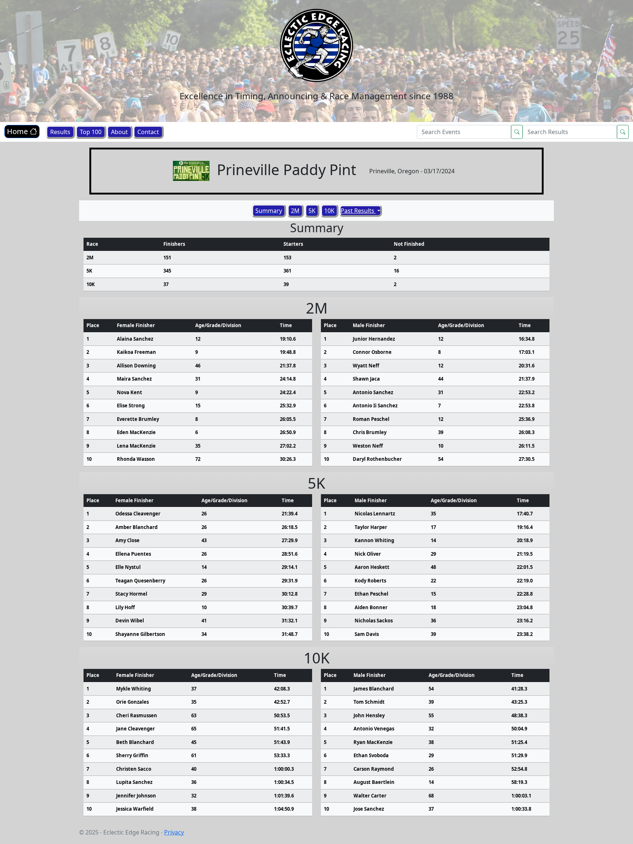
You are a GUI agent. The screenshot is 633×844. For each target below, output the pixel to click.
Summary (268, 211)
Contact (148, 132)
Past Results (358, 211)
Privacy (174, 832)
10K (329, 211)
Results (60, 132)
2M (295, 211)
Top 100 (90, 132)
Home (18, 131)
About (119, 132)
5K (311, 211)
